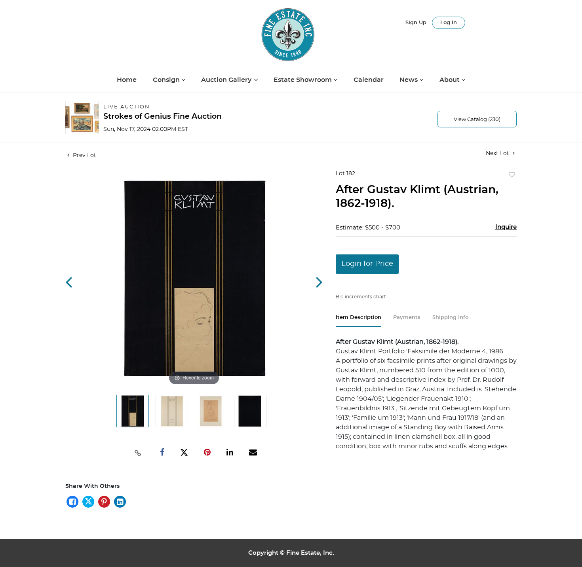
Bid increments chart (361, 296)
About (450, 80)
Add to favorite (512, 175)
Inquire (506, 227)
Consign (167, 80)
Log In (448, 22)
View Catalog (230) (477, 119)
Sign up (415, 22)
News (409, 80)
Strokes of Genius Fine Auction (162, 116)
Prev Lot (83, 155)
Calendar (369, 80)
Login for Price (367, 263)
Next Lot (498, 153)
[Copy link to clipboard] (138, 452)
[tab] (358, 321)
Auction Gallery (227, 80)
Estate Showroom (303, 80)
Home (127, 80)
